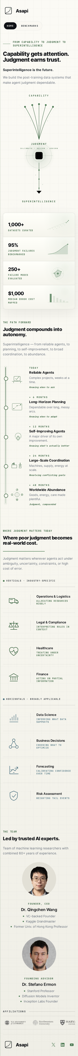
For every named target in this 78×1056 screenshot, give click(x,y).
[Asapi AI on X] (53, 1044)
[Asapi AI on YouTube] (71, 1044)
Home (10, 25)
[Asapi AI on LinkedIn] (62, 1044)
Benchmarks (29, 25)
